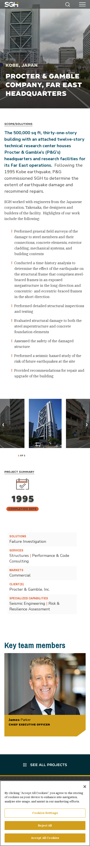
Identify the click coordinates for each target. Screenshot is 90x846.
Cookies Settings (45, 813)
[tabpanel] (45, 423)
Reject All (45, 825)
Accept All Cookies (45, 838)
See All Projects (48, 764)
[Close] (85, 786)
